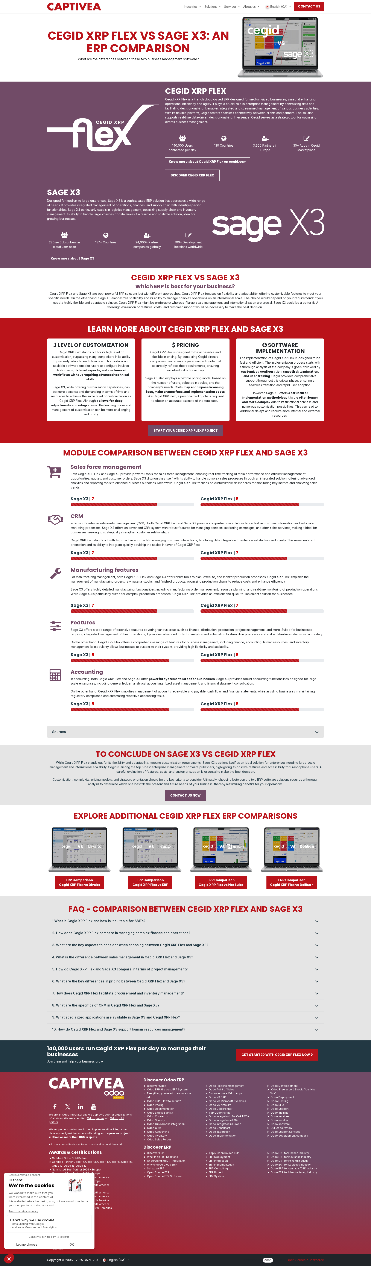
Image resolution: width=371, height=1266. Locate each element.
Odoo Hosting (279, 1101)
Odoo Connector (157, 1116)
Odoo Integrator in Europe (225, 1124)
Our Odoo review (281, 1127)
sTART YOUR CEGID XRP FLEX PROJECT (186, 431)
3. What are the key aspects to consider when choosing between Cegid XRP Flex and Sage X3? (130, 945)
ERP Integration (218, 1160)
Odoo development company (289, 1135)
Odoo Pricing (155, 1105)
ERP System (216, 1176)
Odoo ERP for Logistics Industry (291, 1164)
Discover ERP (155, 1153)
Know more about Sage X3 (72, 258)
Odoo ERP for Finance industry (290, 1153)
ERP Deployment (219, 1156)
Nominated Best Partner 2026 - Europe (76, 1169)
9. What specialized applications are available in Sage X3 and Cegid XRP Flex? (116, 1017)
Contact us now (185, 795)
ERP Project (216, 1172)
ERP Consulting (218, 1168)
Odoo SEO (277, 1105)
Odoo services (280, 1116)
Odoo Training (280, 1112)
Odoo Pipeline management (226, 1085)
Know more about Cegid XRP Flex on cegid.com (207, 161)
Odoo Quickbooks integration (166, 1124)
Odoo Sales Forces (159, 1139)
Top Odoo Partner (220, 1112)
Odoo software (280, 1124)
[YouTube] (94, 1107)
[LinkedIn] (81, 1107)
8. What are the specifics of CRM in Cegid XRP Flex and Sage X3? (106, 1005)
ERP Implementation (221, 1164)
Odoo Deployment (282, 1097)
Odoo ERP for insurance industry (291, 1156)
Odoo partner (95, 1118)
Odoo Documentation (160, 1108)
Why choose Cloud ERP (162, 1164)
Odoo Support (280, 1108)
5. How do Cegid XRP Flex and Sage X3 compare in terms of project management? (120, 969)
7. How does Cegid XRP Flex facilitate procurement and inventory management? (118, 993)
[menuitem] (192, 7)
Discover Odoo (156, 1085)
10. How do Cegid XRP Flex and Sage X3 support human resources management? (118, 1029)
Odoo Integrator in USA (223, 1120)
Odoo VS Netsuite (220, 1105)
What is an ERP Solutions (162, 1156)
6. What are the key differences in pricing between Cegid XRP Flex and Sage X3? (118, 981)
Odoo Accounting (158, 1131)
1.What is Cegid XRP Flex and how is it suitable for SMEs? (99, 921)
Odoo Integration (219, 1131)
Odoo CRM (154, 1127)
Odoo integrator (72, 1114)
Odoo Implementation (222, 1135)
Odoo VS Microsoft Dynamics (227, 1101)
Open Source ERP (158, 1172)
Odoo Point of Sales (221, 1089)
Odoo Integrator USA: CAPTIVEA (229, 1116)
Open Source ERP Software (164, 1176)
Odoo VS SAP (217, 1097)
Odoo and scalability (160, 1112)
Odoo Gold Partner (220, 1108)
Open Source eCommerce (305, 1260)
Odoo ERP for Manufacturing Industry (294, 1172)
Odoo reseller (279, 1120)
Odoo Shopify (156, 1120)
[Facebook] (55, 1107)
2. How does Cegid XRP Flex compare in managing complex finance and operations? (121, 933)
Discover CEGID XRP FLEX (192, 175)
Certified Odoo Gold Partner (69, 1158)
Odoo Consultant (219, 1127)
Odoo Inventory (157, 1135)
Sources (59, 732)
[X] (68, 1107)
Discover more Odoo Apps (226, 1093)
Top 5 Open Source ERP (224, 1153)
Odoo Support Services (285, 1131)
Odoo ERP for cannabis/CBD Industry (294, 1168)
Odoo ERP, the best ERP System (167, 1089)
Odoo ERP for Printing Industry (290, 1160)
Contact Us (309, 6)
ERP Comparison (79, 882)
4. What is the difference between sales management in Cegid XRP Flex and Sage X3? (122, 957)
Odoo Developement (284, 1085)
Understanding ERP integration (166, 1160)
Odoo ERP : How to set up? (164, 1101)
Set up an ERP (155, 1168)
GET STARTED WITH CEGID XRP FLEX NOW (276, 1055)
